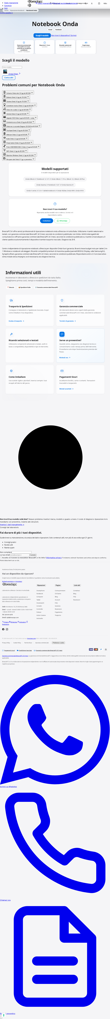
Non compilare (6, 552)
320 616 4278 (9, 615)
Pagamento (58, 612)
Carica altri (8, 78)
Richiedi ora (63, 357)
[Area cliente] (91, 3)
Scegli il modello (42, 35)
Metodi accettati (65, 389)
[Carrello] (99, 3)
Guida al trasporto (15, 321)
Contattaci (46, 221)
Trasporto (58, 615)
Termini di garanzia (66, 321)
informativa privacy (54, 558)
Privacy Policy (6, 643)
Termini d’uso (28, 643)
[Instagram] (7, 629)
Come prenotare (60, 591)
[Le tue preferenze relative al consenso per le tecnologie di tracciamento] (4, 1015)
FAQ (6, 8)
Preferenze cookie (58, 643)
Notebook (40, 594)
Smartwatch (40, 603)
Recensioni (58, 609)
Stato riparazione (11, 3)
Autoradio (40, 618)
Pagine (58, 585)
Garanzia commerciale (42, 643)
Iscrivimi (33, 555)
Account (57, 600)
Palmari (39, 612)
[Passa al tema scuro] (80, 3)
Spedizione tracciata (25, 650)
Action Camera (41, 615)
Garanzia (7, 5)
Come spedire (6, 13)
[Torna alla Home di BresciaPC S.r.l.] (17, 584)
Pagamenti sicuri (9, 650)
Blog (56, 597)
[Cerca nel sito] (85, 3)
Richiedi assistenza (8, 581)
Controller (40, 609)
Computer (40, 597)
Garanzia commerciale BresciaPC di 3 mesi (49, 650)
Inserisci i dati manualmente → (12, 525)
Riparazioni (41, 585)
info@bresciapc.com (13, 617)
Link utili (77, 585)
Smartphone (40, 591)
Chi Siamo (58, 594)
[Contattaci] (1, 1017)
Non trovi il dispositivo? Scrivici (63, 35)
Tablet (38, 600)
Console (39, 606)
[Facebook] (3, 629)
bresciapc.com (31, 638)
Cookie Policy (17, 643)
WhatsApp (63, 221)
